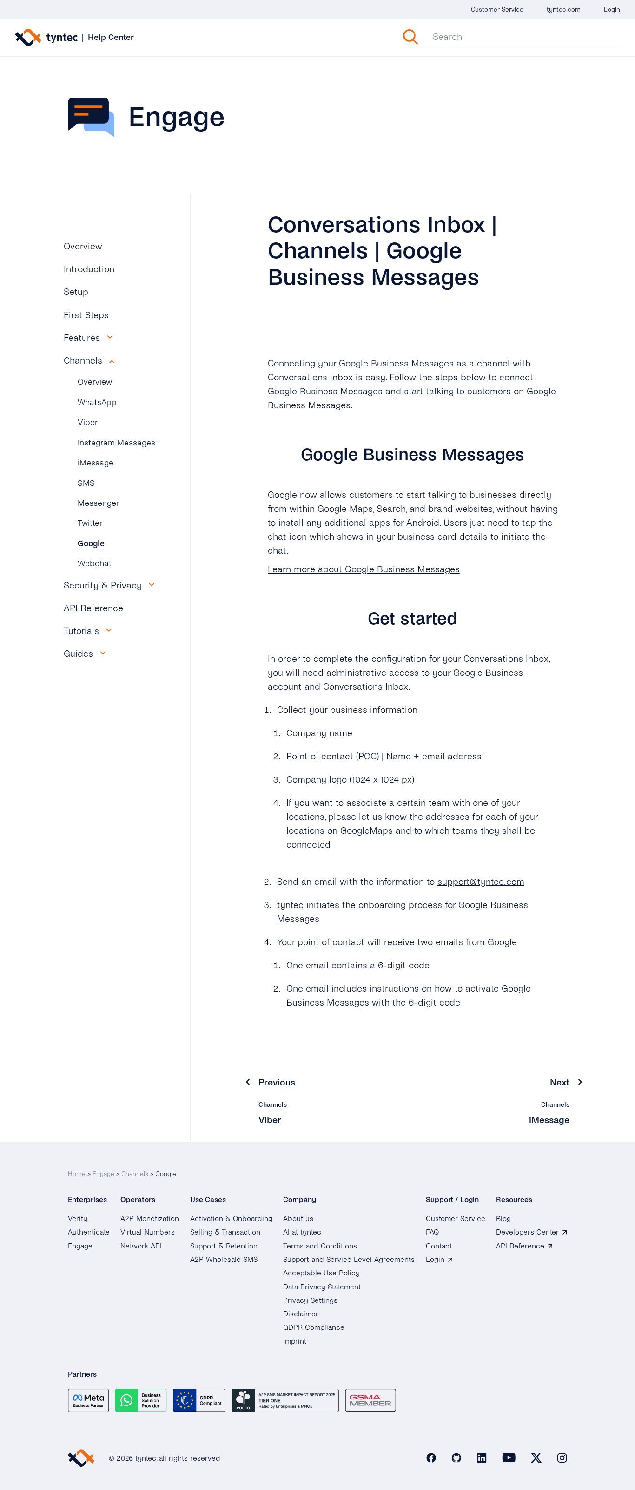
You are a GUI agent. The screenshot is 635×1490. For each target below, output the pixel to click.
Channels (134, 1173)
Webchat (95, 563)
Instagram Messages (116, 442)
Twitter (90, 523)
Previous (276, 1082)
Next (559, 1082)
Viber (88, 422)
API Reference (93, 608)
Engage (103, 1173)
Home (77, 1173)
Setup (76, 292)
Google (91, 543)
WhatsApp (97, 402)
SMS (86, 483)
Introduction (89, 269)
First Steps (86, 315)
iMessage (95, 462)
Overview (83, 246)
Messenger (98, 503)
